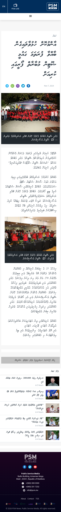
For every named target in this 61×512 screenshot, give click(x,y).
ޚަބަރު (54, 36)
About (23, 498)
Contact (31, 498)
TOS (37, 498)
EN (3, 6)
